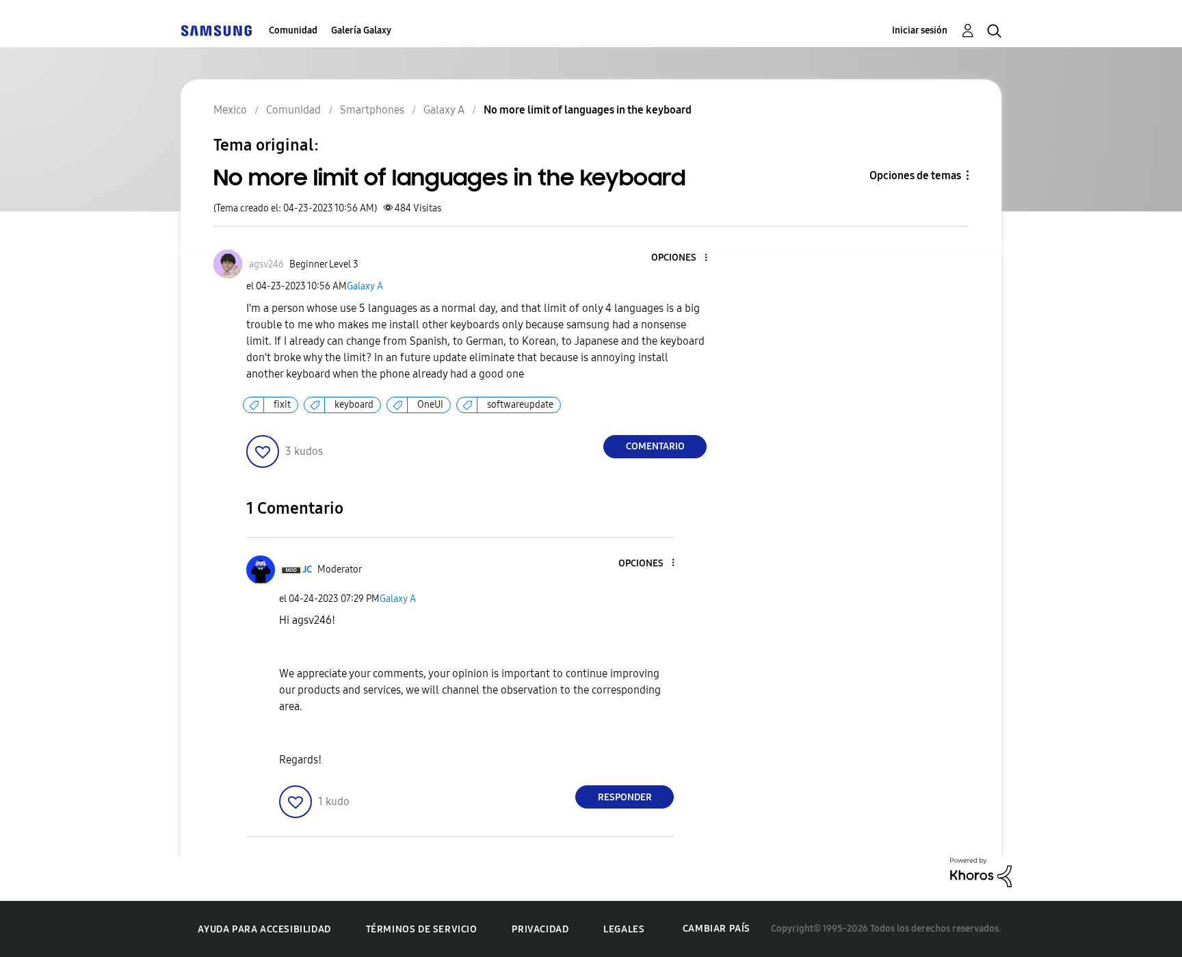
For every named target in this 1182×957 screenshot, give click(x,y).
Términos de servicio (421, 929)
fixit (282, 404)
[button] (683, 258)
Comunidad (293, 30)
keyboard (353, 404)
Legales (623, 929)
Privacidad (540, 929)
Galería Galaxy (361, 30)
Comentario (655, 446)
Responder (625, 797)
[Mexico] (216, 30)
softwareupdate (520, 404)
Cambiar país (716, 928)
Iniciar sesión (919, 30)
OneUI (430, 404)
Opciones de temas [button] (915, 175)
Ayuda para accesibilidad (264, 929)
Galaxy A (365, 286)
